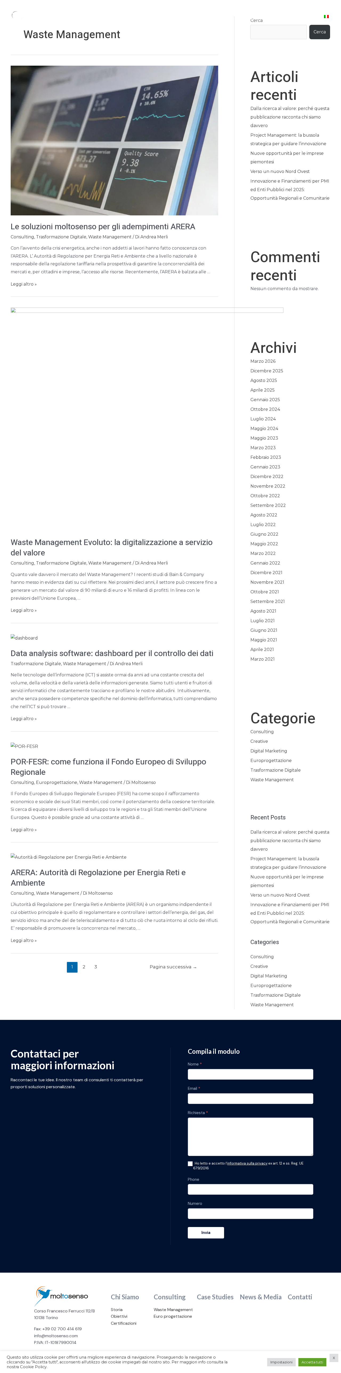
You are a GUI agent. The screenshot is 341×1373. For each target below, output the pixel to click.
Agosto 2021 (263, 611)
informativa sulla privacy (247, 1163)
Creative (259, 741)
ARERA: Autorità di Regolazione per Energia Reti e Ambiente (98, 878)
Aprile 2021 (262, 649)
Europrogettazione (56, 782)
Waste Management (110, 236)
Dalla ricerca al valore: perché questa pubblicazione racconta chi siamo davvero (289, 117)
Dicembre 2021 (266, 572)
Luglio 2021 (262, 620)
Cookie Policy (33, 1366)
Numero (195, 1203)
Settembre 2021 (267, 601)
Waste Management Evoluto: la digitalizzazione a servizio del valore (112, 548)
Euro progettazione (173, 1316)
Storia (117, 1309)
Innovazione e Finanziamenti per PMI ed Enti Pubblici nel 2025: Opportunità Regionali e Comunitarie (290, 190)
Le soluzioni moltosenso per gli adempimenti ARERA (103, 227)
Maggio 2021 (263, 639)
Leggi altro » (24, 284)
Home (94, 17)
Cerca (320, 31)
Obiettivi (119, 1316)
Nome (195, 1064)
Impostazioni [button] (281, 1362)
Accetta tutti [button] (312, 1362)
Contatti (296, 17)
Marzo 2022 (263, 553)
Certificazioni (123, 1323)
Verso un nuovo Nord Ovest (280, 171)
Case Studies (209, 17)
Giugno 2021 (263, 630)
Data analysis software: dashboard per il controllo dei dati (112, 654)
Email (194, 1088)
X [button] (334, 1358)
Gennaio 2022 (265, 563)
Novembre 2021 (267, 582)
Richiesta (198, 1112)
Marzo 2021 (262, 659)
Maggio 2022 (264, 543)
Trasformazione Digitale (61, 236)
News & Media (255, 17)
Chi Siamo (128, 17)
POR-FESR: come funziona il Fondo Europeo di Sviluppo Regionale (108, 767)
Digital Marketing (268, 750)
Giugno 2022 (264, 534)
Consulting (167, 17)
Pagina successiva (173, 966)
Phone (193, 1179)
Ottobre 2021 (264, 591)
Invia (205, 1232)
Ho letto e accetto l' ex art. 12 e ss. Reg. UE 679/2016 (248, 1165)
